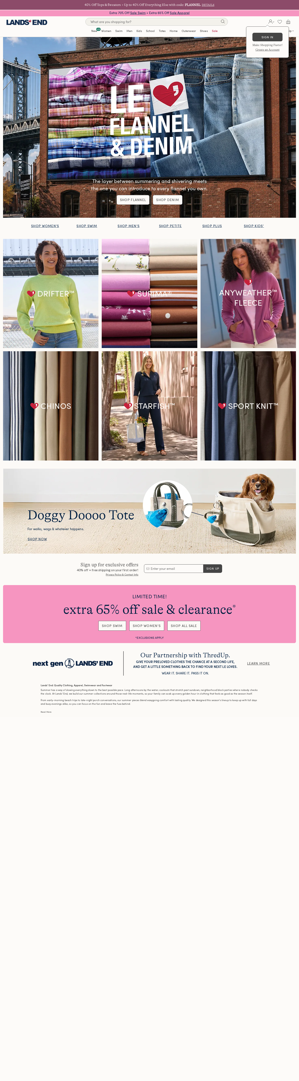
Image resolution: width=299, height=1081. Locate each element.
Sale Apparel (180, 13)
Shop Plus (212, 226)
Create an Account (267, 49)
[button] (270, 22)
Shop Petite (170, 226)
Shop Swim (86, 226)
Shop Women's (147, 626)
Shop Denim (167, 200)
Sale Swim (138, 13)
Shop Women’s (45, 226)
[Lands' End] (27, 21)
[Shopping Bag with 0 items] (288, 22)
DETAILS (208, 4)
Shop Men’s (129, 226)
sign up (212, 568)
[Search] (223, 22)
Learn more (258, 663)
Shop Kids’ (254, 226)
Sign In (268, 37)
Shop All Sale (184, 626)
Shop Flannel (133, 200)
